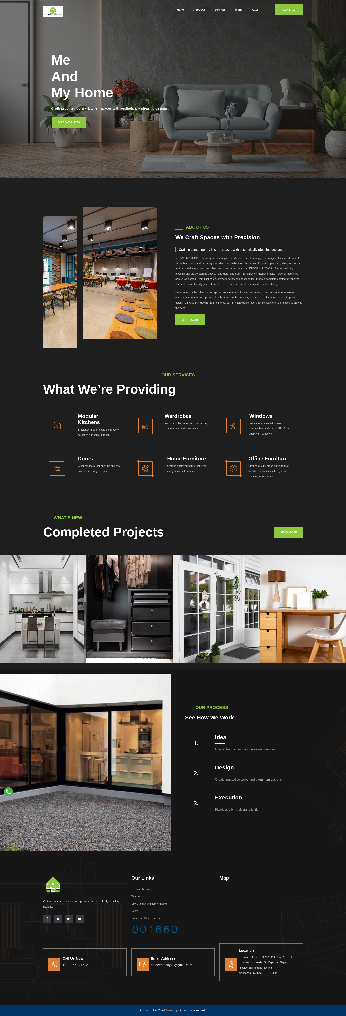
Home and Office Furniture (146, 918)
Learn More (190, 320)
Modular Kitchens (89, 419)
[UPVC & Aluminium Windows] (216, 606)
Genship (172, 1010)
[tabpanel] (129, 606)
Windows (260, 416)
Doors (85, 458)
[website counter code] (154, 927)
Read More (288, 532)
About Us (199, 9)
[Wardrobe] (129, 606)
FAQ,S (254, 9)
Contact (289, 9)
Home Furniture (186, 458)
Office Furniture (267, 458)
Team (238, 9)
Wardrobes (178, 416)
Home (181, 9)
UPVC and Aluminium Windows (149, 903)
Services (220, 9)
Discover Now (69, 122)
